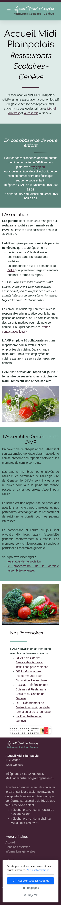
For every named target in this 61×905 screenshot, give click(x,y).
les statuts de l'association (24, 561)
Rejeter (32, 895)
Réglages (33, 888)
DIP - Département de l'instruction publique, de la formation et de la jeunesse (33, 707)
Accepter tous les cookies (33, 881)
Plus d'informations (37, 870)
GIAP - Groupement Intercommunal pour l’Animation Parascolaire (31, 676)
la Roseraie (31, 113)
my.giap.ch (38, 167)
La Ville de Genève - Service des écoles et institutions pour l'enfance (32, 662)
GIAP (11, 270)
